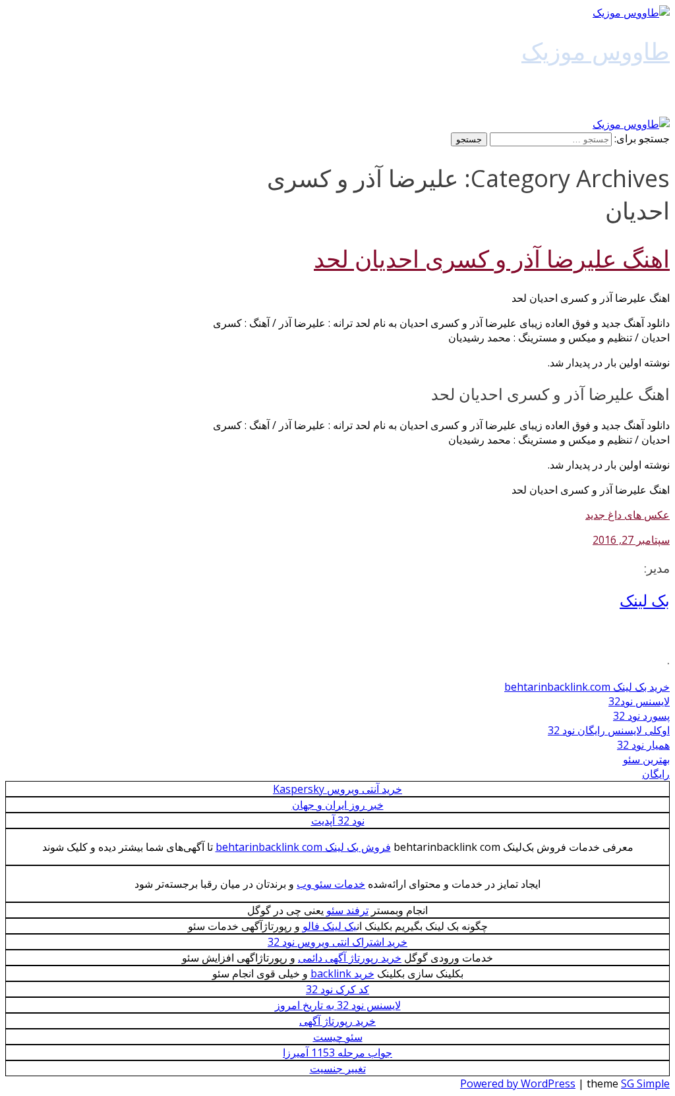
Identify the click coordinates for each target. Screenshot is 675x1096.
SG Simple (645, 1083)
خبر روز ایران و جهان (338, 804)
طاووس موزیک (595, 51)
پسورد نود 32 (641, 715)
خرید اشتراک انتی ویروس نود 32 (337, 942)
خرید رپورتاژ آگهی (337, 1021)
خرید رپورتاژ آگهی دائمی (349, 957)
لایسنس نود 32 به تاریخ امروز (338, 1005)
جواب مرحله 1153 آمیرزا (337, 1052)
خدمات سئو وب (331, 884)
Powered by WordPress (517, 1083)
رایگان (656, 773)
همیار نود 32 (643, 744)
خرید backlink (342, 973)
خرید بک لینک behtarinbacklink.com (587, 686)
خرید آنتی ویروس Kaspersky (337, 789)
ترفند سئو (347, 910)
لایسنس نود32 (639, 701)
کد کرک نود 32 (337, 989)
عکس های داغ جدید (627, 514)
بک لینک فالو (330, 926)
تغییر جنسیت (338, 1068)
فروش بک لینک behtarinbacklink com (303, 847)
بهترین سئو (646, 759)
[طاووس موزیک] (631, 12)
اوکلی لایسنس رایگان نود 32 (609, 730)
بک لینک (645, 600)
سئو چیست (338, 1036)
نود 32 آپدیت (338, 820)
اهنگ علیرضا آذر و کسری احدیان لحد (492, 259)
